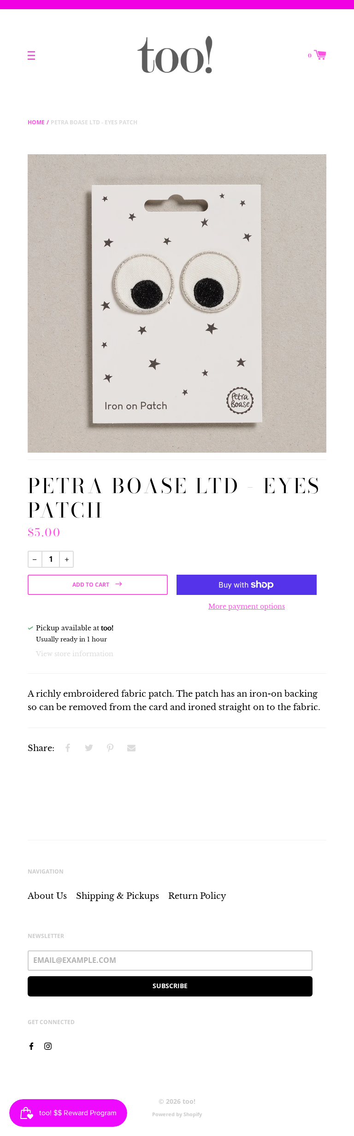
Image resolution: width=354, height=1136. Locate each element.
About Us (47, 896)
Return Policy (197, 896)
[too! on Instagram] (48, 1045)
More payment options (246, 606)
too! (189, 1101)
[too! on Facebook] (31, 1045)
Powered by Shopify (177, 1114)
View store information (74, 654)
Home (36, 122)
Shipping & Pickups (117, 896)
